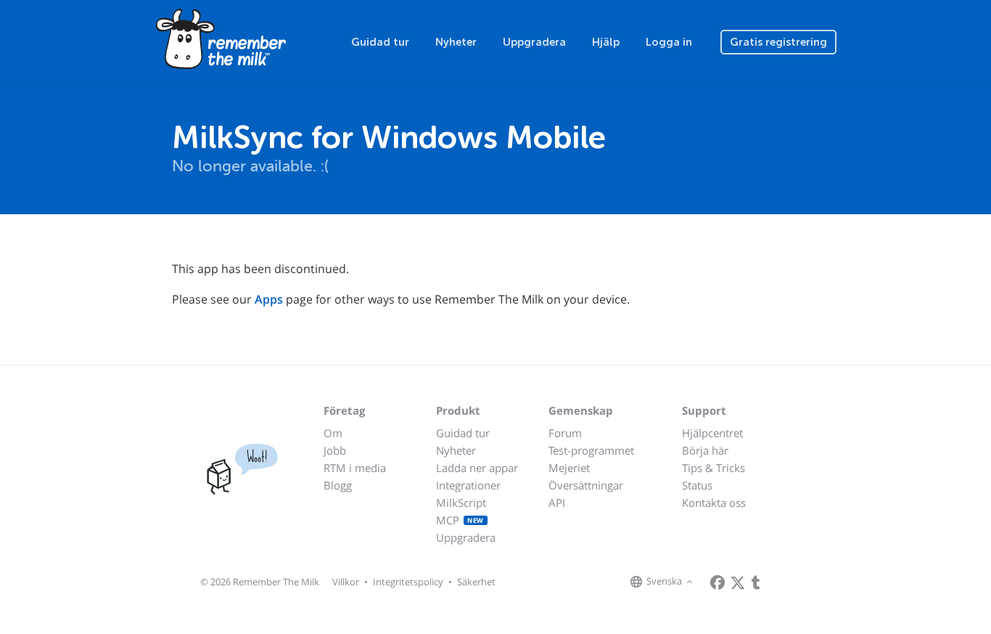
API (556, 502)
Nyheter (456, 42)
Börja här (705, 450)
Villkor (345, 581)
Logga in (669, 42)
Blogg (338, 485)
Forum (565, 433)
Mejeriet (569, 467)
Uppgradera (534, 42)
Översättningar (585, 485)
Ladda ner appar (477, 467)
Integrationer (468, 485)
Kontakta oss (714, 502)
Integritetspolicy (408, 581)
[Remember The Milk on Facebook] (717, 582)
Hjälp (606, 42)
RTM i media (355, 467)
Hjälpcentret (712, 433)
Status (697, 485)
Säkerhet (476, 581)
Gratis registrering (778, 42)
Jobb (335, 450)
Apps (269, 299)
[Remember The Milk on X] (738, 582)
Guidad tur (380, 42)
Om (333, 433)
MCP (460, 520)
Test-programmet (591, 450)
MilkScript (461, 502)
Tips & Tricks (713, 467)
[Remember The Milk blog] (756, 582)
